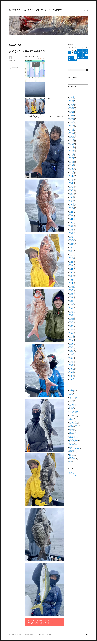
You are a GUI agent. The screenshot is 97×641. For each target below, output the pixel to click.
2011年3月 (71, 347)
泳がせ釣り (71, 443)
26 (83, 57)
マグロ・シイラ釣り (73, 416)
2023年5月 (71, 150)
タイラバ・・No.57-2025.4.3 (27, 51)
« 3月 (72, 62)
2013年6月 (71, 310)
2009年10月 (71, 371)
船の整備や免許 (72, 453)
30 (75, 59)
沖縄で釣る (71, 441)
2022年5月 (71, 167)
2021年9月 (71, 178)
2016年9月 (71, 261)
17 (78, 55)
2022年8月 (71, 162)
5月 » (84, 62)
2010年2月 (71, 365)
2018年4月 (71, 235)
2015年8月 (71, 279)
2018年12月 (71, 223)
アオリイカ (71, 389)
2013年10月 (71, 304)
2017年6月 (71, 249)
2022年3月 (71, 169)
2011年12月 (71, 335)
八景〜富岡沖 (71, 430)
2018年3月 (71, 236)
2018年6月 (71, 232)
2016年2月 (71, 271)
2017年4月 (71, 251)
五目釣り (71, 428)
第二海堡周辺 (71, 450)
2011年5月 (71, 344)
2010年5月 (71, 361)
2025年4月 (71, 118)
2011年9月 (71, 339)
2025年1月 (71, 122)
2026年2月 (71, 104)
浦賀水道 (71, 446)
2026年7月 (71, 97)
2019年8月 (71, 212)
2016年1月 (71, 272)
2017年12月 (71, 240)
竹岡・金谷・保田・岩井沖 (74, 448)
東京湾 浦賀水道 (17, 64)
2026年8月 (71, 96)
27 (86, 57)
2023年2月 (71, 154)
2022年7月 (71, 164)
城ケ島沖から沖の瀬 (73, 437)
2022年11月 (71, 158)
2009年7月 (71, 375)
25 (81, 57)
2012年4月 (71, 329)
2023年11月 (71, 142)
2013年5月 (71, 311)
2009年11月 (71, 369)
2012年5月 (71, 328)
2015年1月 (71, 285)
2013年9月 (71, 305)
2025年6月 (71, 115)
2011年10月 (71, 337)
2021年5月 (71, 183)
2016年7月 (71, 264)
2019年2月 (71, 221)
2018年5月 (71, 233)
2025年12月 (71, 107)
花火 (70, 454)
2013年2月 (71, 315)
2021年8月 (71, 179)
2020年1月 (71, 205)
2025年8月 (71, 112)
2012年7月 (71, 325)
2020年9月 (71, 194)
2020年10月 (71, 193)
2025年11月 (71, 108)
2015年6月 (71, 280)
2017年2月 (71, 254)
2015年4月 (71, 282)
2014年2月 (71, 299)
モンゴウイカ (71, 421)
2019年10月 (71, 210)
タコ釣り (71, 408)
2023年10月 (71, 143)
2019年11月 (71, 208)
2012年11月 (71, 319)
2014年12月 (71, 286)
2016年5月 (71, 267)
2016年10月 (71, 260)
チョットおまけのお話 (73, 411)
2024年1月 (71, 139)
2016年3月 (71, 269)
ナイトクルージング (73, 412)
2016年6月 (71, 265)
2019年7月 (71, 214)
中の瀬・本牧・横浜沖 (73, 425)
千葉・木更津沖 (72, 436)
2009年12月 (71, 368)
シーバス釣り (71, 404)
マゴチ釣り (71, 418)
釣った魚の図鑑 (72, 458)
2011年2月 (71, 349)
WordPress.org (72, 475)
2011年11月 (71, 336)
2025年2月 (71, 121)
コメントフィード (72, 473)
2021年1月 (71, 189)
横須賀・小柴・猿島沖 (73, 440)
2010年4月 (71, 362)
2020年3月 (71, 203)
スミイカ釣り (71, 405)
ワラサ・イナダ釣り (73, 423)
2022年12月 (71, 157)
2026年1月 (71, 105)
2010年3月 (71, 364)
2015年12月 (71, 274)
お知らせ (71, 394)
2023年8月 (71, 146)
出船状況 (71, 433)
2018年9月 (71, 228)
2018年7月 (71, 230)
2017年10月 (71, 243)
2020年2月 (71, 204)
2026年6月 (71, 98)
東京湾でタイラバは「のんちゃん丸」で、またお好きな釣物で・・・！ (39, 10)
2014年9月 (71, 290)
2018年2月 (71, 237)
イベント (71, 391)
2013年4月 (71, 312)
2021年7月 (71, 180)
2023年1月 (71, 155)
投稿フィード (71, 472)
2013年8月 (71, 307)
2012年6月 (71, 326)
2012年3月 (71, 330)
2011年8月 (71, 340)
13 (86, 52)
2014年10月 (71, 289)
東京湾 (14, 67)
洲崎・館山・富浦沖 (73, 444)
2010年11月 (71, 353)
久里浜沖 (71, 426)
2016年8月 (71, 262)
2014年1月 (71, 300)
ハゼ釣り (71, 414)
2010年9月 (71, 355)
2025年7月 (71, 114)
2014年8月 (71, 292)
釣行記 (70, 461)
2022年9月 (71, 161)
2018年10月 (71, 226)
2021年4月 (71, 185)
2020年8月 (71, 196)
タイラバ (10, 65)
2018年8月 (71, 229)
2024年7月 (71, 130)
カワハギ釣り (71, 398)
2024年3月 (71, 136)
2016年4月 (71, 268)
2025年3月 (71, 119)
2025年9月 (71, 111)
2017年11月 (71, 242)
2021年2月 (71, 187)
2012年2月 (71, 332)
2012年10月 (71, 321)
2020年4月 (71, 201)
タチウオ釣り (71, 409)
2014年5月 (71, 294)
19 (83, 55)
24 (78, 57)
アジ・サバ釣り (72, 390)
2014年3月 (71, 297)
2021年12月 (71, 173)
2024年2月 (71, 137)
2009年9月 (71, 372)
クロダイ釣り (71, 401)
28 (69, 59)
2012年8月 (71, 324)
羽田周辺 (71, 451)
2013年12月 (71, 301)
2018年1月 (71, 239)
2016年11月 (71, 258)
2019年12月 (71, 207)
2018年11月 (71, 225)
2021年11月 (71, 175)
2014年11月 (71, 287)
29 (72, 59)
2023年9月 (71, 144)
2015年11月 (71, 275)
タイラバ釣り (11, 64)
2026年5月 (71, 100)
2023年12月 (71, 140)
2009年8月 (71, 374)
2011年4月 (71, 346)
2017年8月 (71, 246)
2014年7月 (71, 293)
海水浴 (70, 447)
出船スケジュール (72, 432)
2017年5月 (71, 250)
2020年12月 (71, 190)
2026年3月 (71, 103)
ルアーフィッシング (73, 422)
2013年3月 (71, 314)
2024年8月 (71, 129)
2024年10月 (71, 126)
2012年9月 (71, 322)
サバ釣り (71, 403)
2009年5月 (71, 378)
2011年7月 (71, 342)
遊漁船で (71, 457)
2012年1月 (71, 333)
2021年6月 (71, 182)
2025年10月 (71, 110)
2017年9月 (71, 244)
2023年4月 (71, 151)
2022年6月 (71, 165)
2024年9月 (71, 128)
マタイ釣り (71, 419)
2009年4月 (71, 379)
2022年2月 (71, 171)
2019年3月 (71, 219)
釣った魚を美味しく (73, 460)
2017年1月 (71, 255)
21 (69, 57)
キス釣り (71, 400)
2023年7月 (71, 147)
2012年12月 (71, 318)
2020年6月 (71, 198)
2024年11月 (71, 125)
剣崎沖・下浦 (71, 434)
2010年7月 (71, 358)
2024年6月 (71, 132)
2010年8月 (71, 357)
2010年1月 (71, 367)
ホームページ (85, 10)
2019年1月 (71, 222)
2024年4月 (71, 135)
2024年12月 (71, 123)
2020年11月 (71, 192)
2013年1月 (71, 317)
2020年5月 (71, 200)
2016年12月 (71, 257)
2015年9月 (71, 278)
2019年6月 (71, 215)
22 (72, 57)
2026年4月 (71, 101)
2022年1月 (71, 172)
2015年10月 (71, 276)
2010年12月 (71, 351)
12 (83, 52)
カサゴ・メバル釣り (73, 397)
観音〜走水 (71, 455)
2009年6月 (71, 376)
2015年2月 (71, 283)
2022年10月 (71, 160)
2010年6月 (71, 360)
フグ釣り (71, 415)
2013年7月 (71, 308)
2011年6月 (71, 343)
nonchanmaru (12, 60)
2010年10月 (71, 354)
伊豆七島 (71, 429)
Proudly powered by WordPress (44, 634)
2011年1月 (71, 350)
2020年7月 (71, 197)
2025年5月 (71, 117)
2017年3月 (71, 253)
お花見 (70, 396)
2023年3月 (71, 153)
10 (78, 52)
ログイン (71, 470)
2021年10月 (71, 176)
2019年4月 (71, 218)
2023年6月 (71, 148)
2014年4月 (71, 296)
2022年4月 (71, 168)
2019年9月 (71, 211)
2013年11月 (71, 303)
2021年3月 (71, 186)
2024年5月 (71, 133)
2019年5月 (71, 217)
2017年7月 (71, 247)
